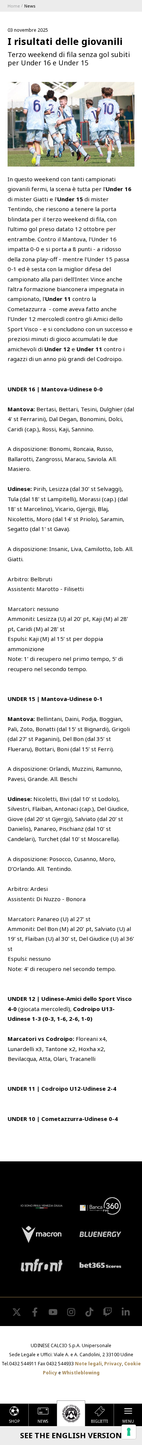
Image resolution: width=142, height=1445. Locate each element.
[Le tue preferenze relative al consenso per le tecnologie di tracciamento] (129, 1432)
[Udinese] (71, 1413)
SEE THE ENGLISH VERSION (71, 1435)
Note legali (88, 1363)
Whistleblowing (81, 1372)
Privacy (113, 1363)
